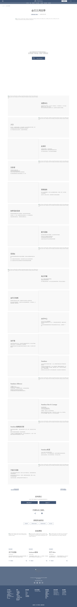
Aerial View (18, 598)
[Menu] (2, 1)
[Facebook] (38, 513)
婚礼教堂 (18, 592)
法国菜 (46, 592)
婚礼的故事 (56, 589)
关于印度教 (64, 591)
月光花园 (18, 595)
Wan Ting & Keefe (56, 594)
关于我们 (8, 589)
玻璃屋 (17, 594)
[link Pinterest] (40, 583)
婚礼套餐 (26, 523)
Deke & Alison (56, 592)
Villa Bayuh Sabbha (38, 591)
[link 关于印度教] (18, 539)
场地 (17, 589)
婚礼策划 (8, 594)
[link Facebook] (37, 583)
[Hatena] (42, 513)
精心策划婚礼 (37, 589)
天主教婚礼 (27, 595)
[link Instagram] (34, 583)
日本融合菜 (47, 591)
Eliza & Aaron (56, 591)
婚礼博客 (64, 589)
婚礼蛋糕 (46, 596)
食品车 (46, 594)
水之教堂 (17, 591)
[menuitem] (64, 1)
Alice (26, 594)
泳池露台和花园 (19, 597)
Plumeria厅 (18, 596)
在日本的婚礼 (9, 595)
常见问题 (8, 598)
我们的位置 (18, 599)
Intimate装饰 (64, 592)
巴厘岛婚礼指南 (43, 523)
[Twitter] (40, 513)
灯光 (46, 598)
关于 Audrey (64, 594)
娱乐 (46, 597)
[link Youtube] (42, 583)
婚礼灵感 (50, 523)
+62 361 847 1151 (38, 580)
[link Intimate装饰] (39, 539)
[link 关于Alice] (59, 539)
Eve (26, 591)
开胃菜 (46, 595)
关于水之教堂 (9, 591)
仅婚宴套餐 (27, 596)
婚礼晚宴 (47, 589)
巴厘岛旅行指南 (34, 14)
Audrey (26, 592)
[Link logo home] (38, 1)
